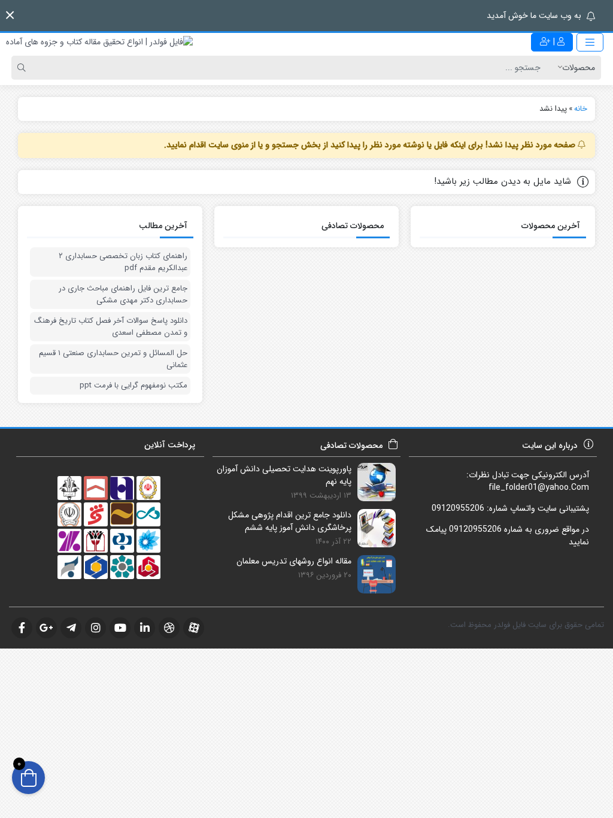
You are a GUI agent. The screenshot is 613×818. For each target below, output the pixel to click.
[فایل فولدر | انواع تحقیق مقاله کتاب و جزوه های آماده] (99, 42)
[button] (10, 15)
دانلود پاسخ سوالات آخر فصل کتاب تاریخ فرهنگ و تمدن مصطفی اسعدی (110, 326)
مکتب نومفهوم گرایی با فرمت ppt (133, 386)
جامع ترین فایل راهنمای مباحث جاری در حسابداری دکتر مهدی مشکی (123, 294)
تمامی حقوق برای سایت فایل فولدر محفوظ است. (526, 625)
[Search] (23, 68)
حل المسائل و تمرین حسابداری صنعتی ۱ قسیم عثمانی (113, 359)
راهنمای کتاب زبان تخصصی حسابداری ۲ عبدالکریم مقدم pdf (123, 262)
